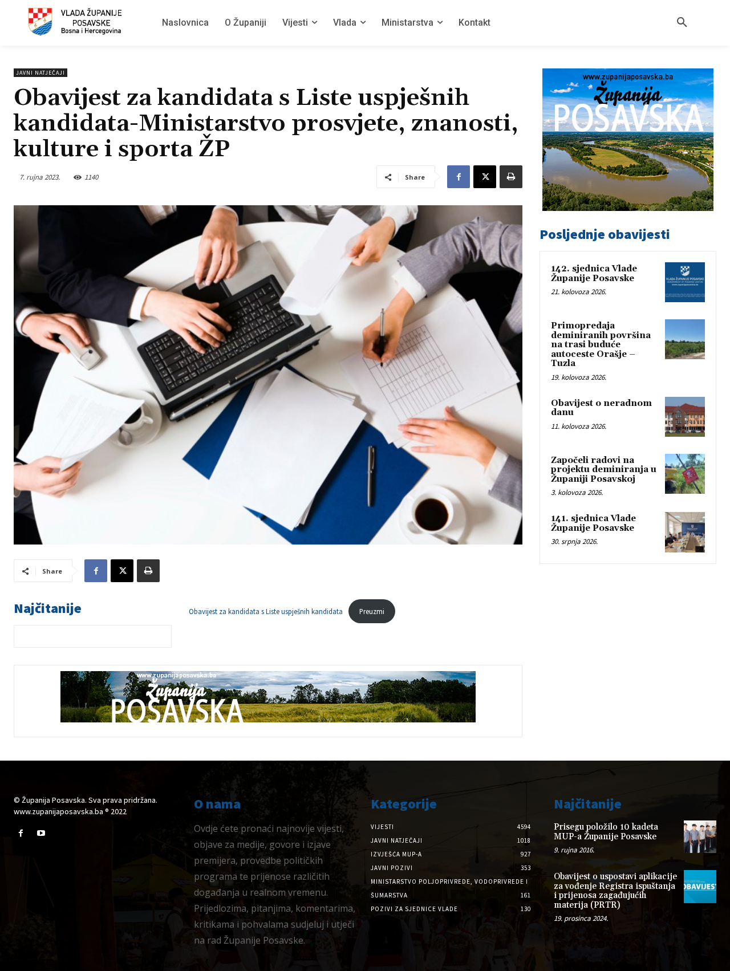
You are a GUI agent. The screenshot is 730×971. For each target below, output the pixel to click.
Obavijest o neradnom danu (601, 408)
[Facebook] (458, 176)
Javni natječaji (40, 72)
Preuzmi (371, 611)
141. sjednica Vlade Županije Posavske (593, 523)
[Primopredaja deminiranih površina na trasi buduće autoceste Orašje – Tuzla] (685, 339)
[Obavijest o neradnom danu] (685, 417)
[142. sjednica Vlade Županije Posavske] (685, 282)
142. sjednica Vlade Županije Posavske (594, 273)
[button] (682, 23)
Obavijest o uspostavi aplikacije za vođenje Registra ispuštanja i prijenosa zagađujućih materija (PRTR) (615, 891)
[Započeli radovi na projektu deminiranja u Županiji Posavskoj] (685, 474)
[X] (484, 176)
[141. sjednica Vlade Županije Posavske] (685, 532)
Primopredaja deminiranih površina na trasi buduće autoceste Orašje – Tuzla (601, 344)
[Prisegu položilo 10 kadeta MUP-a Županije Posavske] (700, 836)
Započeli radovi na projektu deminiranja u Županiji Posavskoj (603, 470)
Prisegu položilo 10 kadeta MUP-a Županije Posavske (606, 832)
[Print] (511, 176)
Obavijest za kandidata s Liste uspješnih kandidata (266, 611)
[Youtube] (41, 833)
